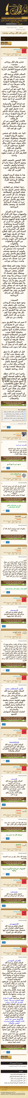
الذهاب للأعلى (4, 1089)
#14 (2, 921)
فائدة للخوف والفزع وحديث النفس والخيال (14, 1022)
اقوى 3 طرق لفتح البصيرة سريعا (13, 999)
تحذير (17, 423)
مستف (19, 548)
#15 (2, 957)
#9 (1, 739)
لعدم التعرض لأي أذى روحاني (13, 1001)
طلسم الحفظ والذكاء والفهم (16, 1076)
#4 (1, 525)
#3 (1, 483)
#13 (2, 889)
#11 (2, 819)
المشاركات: (8, 53)
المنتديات (25, 17)
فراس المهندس (17, 632)
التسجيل (18, 17)
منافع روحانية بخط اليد (20, 29)
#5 (1, 557)
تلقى (20, 55)
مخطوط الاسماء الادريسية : (16, 1074)
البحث (4, 17)
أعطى (12, 55)
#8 (1, 685)
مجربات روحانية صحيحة (12, 27)
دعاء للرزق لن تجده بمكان (17, 1078)
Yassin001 (18, 516)
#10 (2, 776)
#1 (1, 58)
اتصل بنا (6, 1087)
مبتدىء (11, 423)
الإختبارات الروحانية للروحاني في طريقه (13, 1082)
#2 (1, 442)
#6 (1, 607)
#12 (2, 853)
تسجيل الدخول (11, 17)
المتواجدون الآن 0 (22, 1066)
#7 (1, 641)
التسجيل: (19, 53)
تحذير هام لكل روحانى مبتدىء (15, 33)
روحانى (14, 423)
